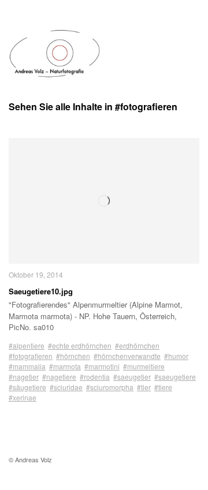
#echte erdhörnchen (80, 345)
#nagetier (24, 376)
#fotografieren (31, 356)
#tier (144, 387)
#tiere (163, 387)
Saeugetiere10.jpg (41, 291)
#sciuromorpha (109, 387)
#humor (176, 356)
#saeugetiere (175, 376)
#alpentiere (26, 345)
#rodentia (95, 376)
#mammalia (27, 366)
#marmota (65, 366)
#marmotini (102, 366)
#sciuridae (66, 387)
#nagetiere (59, 376)
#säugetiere (27, 387)
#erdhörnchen (137, 345)
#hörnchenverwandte (127, 356)
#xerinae (22, 397)
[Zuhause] (55, 53)
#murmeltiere (144, 366)
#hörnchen (73, 356)
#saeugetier (132, 376)
